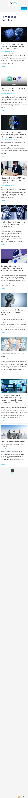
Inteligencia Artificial (5, 51)
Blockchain (3, 317)
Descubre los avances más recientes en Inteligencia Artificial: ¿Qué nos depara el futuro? (13, 135)
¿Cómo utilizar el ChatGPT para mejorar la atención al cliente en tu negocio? (14, 180)
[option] (23, 796)
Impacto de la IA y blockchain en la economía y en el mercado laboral (13, 312)
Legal (15, 273)
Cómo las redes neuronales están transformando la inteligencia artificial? (13, 444)
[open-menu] (24, 8)
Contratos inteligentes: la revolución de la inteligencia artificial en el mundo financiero (12, 268)
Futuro (2, 139)
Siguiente (14, 473)
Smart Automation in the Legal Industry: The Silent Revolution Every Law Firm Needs (12, 46)
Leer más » (3, 66)
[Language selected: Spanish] (21, 797)
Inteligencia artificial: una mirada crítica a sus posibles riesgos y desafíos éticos (13, 224)
